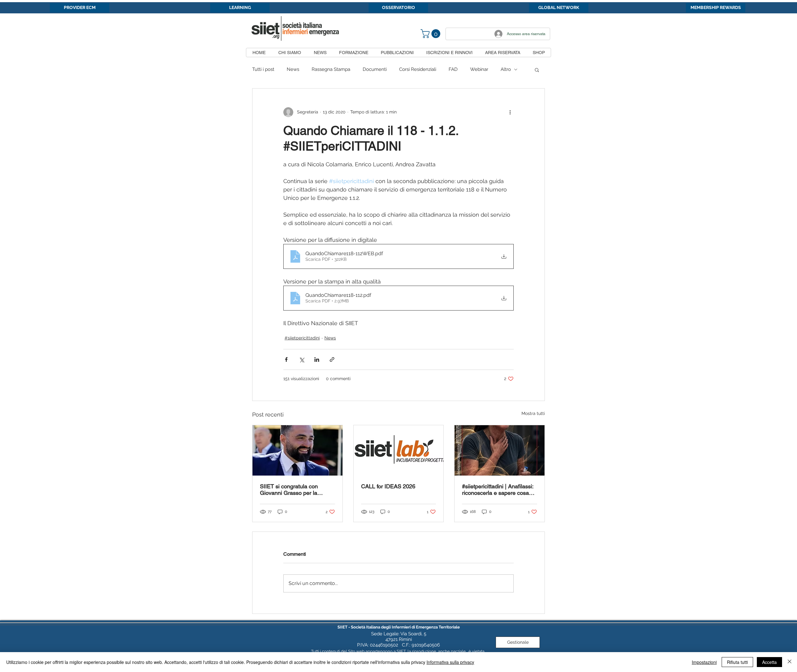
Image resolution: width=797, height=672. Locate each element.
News (293, 69)
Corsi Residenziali (417, 69)
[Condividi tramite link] (332, 359)
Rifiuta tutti (737, 662)
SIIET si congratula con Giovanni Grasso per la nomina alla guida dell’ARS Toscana (293, 489)
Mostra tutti (533, 413)
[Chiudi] (789, 662)
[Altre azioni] (510, 112)
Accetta (769, 662)
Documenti (375, 69)
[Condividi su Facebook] (286, 359)
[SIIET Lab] (399, 450)
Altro (506, 69)
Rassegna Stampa (331, 69)
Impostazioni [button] (704, 662)
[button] (431, 33)
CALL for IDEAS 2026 (388, 486)
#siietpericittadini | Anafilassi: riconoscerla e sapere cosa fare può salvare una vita (497, 489)
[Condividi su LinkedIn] (317, 359)
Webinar (479, 69)
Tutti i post (263, 69)
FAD (453, 69)
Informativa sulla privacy (450, 662)
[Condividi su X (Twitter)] (301, 359)
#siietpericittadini (302, 337)
